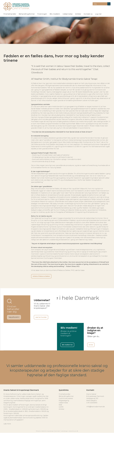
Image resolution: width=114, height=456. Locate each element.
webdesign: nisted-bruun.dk (69, 431)
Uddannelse (67, 14)
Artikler (78, 14)
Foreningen (42, 14)
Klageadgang (64, 400)
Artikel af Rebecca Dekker (41, 276)
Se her (91, 345)
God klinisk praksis (66, 398)
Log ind (98, 14)
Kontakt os (88, 14)
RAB (60, 405)
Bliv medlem (55, 14)
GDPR (61, 407)
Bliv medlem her (67, 345)
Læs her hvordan (41, 317)
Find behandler (10, 14)
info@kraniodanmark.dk (95, 406)
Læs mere (7, 424)
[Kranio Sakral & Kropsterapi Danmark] (16, 6)
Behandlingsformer (27, 14)
